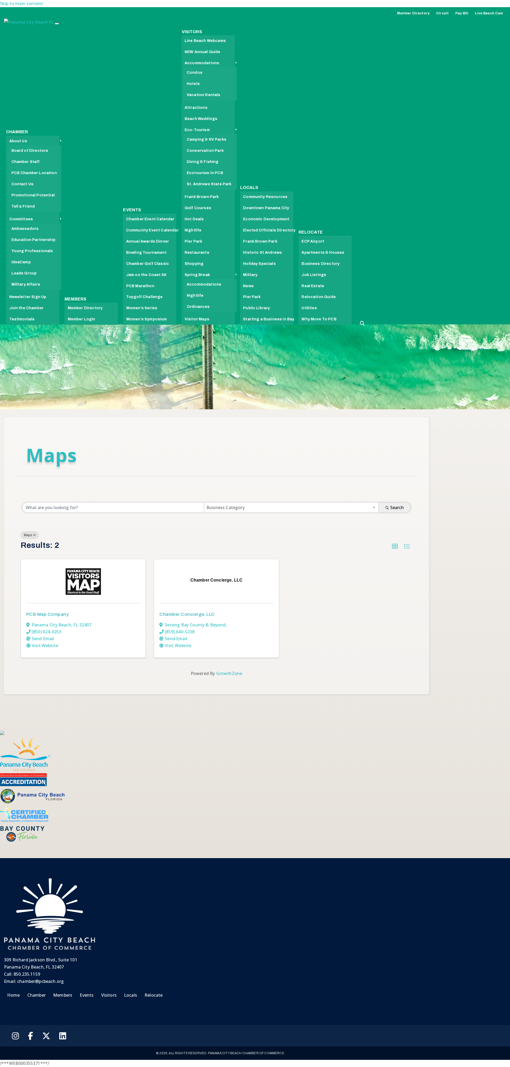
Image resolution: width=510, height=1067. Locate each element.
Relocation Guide (318, 297)
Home (13, 995)
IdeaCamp (21, 262)
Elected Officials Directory (269, 230)
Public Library (256, 308)
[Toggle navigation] (57, 23)
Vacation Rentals (203, 95)
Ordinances (198, 307)
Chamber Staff (25, 162)
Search (397, 507)
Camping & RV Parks (206, 139)
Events (132, 210)
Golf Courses (198, 208)
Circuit (442, 13)
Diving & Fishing (203, 162)
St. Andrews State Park (209, 184)
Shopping (194, 264)
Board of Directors (29, 151)
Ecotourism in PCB (205, 173)
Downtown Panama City (266, 208)
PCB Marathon (140, 286)
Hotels (193, 84)
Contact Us (22, 184)
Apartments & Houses (322, 253)
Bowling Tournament (146, 253)
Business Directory (320, 264)
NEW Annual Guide (202, 52)
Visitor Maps (197, 319)
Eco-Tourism (197, 130)
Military (250, 275)
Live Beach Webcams (205, 41)
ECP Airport (312, 241)
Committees (21, 219)
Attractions (196, 108)
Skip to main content (21, 3)
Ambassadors (25, 229)
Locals (249, 187)
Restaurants (197, 253)
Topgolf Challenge (144, 297)
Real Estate (312, 286)
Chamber (17, 132)
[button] (395, 546)
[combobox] (291, 507)
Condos (194, 73)
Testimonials (22, 319)
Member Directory (413, 13)
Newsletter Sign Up (27, 297)
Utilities (309, 308)
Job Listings (313, 275)
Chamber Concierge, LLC (187, 614)
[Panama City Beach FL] (29, 23)
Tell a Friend (23, 206)
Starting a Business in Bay (268, 319)
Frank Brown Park (202, 197)
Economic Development (266, 219)
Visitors (192, 31)
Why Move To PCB (318, 319)
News (248, 286)
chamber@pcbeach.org (40, 981)
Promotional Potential (33, 195)
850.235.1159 (27, 974)
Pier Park (193, 241)
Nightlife (193, 230)
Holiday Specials (259, 264)
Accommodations (202, 63)
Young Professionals (32, 251)
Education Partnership (33, 240)
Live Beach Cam (489, 13)
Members (75, 299)
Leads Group (24, 273)
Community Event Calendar (152, 230)
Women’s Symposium (146, 319)
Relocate (311, 232)
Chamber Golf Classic (147, 264)
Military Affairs (25, 284)
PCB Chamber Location (34, 173)
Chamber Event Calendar (150, 219)
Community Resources (265, 197)
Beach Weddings (201, 119)
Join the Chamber (26, 308)
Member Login (81, 319)
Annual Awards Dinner (147, 241)
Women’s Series (141, 308)
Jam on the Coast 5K (146, 275)
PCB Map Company (47, 614)
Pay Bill (461, 13)
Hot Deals (194, 219)
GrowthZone (229, 673)
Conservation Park (205, 151)
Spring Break (197, 275)
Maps (28, 535)
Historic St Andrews (262, 253)
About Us (18, 141)
